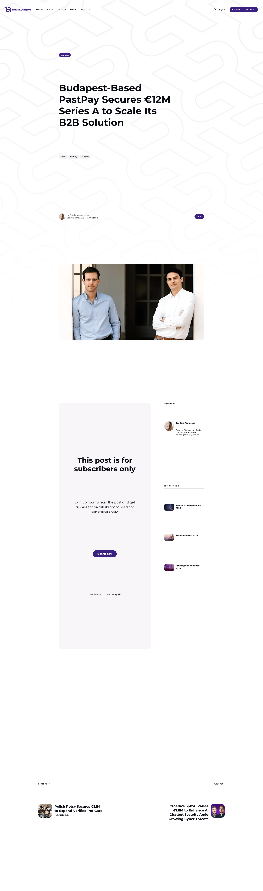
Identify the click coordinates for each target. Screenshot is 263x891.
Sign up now (104, 553)
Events (50, 9)
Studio (73, 9)
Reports (62, 9)
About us (85, 9)
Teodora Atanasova (79, 215)
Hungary (85, 157)
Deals (63, 157)
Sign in (222, 9)
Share (199, 216)
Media (39, 9)
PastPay (73, 157)
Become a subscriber (243, 9)
